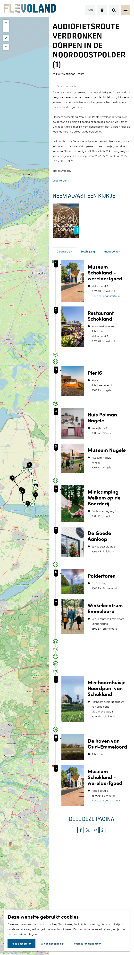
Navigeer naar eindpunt (106, 800)
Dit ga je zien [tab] (64, 251)
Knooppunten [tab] (111, 251)
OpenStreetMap (13, 954)
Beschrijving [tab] (88, 251)
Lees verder (60, 180)
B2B (90, 10)
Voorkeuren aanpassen (87, 943)
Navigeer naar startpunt (106, 295)
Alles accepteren (21, 943)
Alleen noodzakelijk (52, 943)
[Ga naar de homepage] (30, 8)
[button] (35, 496)
